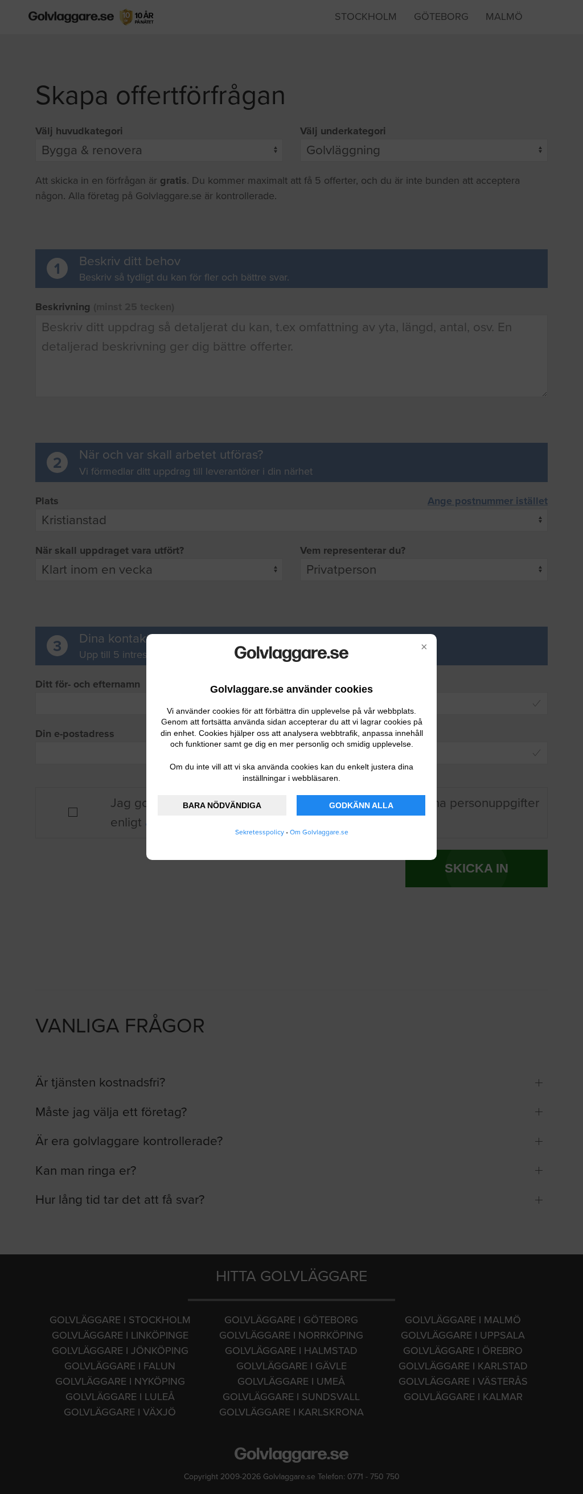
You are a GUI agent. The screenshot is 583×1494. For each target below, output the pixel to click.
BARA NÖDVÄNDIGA (222, 805)
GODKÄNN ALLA (361, 805)
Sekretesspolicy (259, 832)
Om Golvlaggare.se (319, 832)
